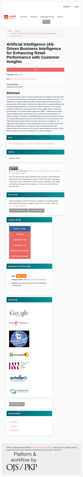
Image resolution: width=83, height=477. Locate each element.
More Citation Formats (18, 210)
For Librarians (13, 430)
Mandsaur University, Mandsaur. (42, 447)
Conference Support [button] (19, 256)
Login (76, 6)
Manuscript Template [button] (20, 250)
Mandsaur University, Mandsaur (35, 280)
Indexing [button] (19, 234)
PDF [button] (35, 70)
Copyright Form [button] (20, 245)
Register (67, 6)
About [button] (60, 17)
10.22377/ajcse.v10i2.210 (17, 206)
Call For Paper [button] (20, 229)
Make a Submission (16, 404)
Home (10, 31)
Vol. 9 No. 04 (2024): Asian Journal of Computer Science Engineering (33, 33)
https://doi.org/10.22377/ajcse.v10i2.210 (23, 79)
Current (23, 17)
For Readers (13, 422)
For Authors (13, 426)
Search (46, 22)
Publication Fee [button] (19, 240)
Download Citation (36, 210)
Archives (34, 17)
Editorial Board (47, 17)
